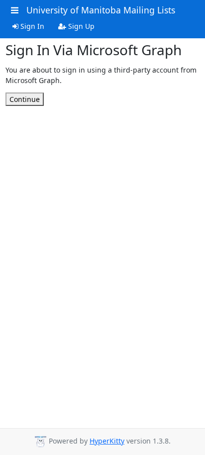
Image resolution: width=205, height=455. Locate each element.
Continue (24, 99)
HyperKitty (107, 441)
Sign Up (80, 26)
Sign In (31, 26)
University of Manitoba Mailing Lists (100, 10)
